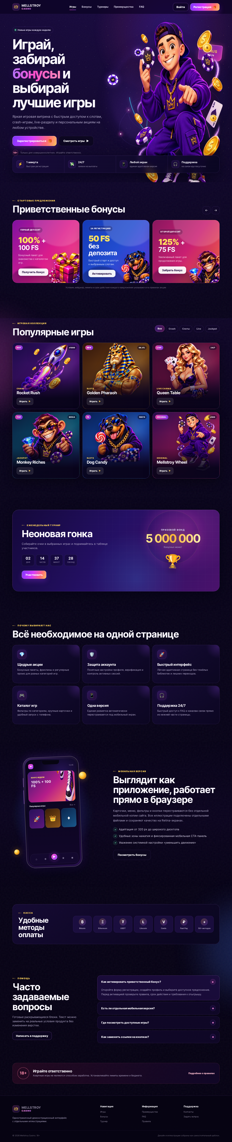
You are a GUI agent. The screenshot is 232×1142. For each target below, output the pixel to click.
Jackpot (212, 328)
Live (199, 328)
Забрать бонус (172, 270)
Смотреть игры (76, 141)
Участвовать (34, 574)
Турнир (104, 1121)
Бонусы (87, 6)
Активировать (102, 273)
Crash (172, 328)
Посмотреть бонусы (132, 854)
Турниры (102, 6)
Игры (72, 6)
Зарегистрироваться (34, 141)
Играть (25, 401)
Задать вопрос (191, 1116)
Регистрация (204, 7)
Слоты (186, 328)
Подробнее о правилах (201, 1073)
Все (160, 328)
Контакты (188, 1112)
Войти (180, 7)
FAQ (141, 6)
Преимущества (123, 6)
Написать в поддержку (32, 1036)
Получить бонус (33, 272)
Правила (146, 1121)
